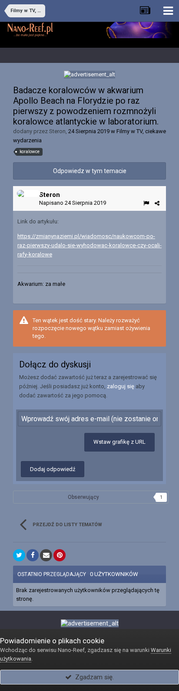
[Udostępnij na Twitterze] (19, 555)
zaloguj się (120, 386)
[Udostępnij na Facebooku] (33, 555)
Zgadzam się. (93, 677)
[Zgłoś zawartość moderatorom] (146, 203)
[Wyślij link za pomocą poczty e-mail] (46, 555)
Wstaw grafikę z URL (119, 442)
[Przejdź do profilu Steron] (28, 193)
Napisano (72, 203)
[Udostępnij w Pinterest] (59, 555)
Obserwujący (83, 497)
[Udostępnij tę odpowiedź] (157, 203)
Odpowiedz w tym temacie (89, 170)
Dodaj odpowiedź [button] (52, 469)
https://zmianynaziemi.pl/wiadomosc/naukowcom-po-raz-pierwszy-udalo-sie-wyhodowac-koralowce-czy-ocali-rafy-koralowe (89, 245)
